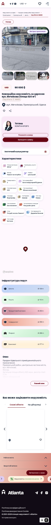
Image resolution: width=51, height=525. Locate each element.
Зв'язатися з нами (37, 473)
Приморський (30, 104)
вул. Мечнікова (14, 104)
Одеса (42, 104)
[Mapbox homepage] (8, 271)
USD (7, 87)
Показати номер (25, 135)
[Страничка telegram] (36, 493)
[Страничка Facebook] (13, 4)
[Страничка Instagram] (15, 4)
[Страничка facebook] (41, 493)
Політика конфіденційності (14, 508)
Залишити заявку (25, 140)
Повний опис (39, 383)
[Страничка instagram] (46, 493)
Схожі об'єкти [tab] (16, 405)
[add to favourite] (39, 3)
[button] (25, 249)
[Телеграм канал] (11, 4)
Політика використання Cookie (15, 511)
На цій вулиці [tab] (34, 405)
